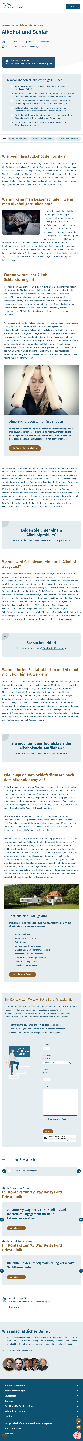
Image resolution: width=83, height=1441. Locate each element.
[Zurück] (4, 1171)
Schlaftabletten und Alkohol (68, 139)
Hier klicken (62, 1139)
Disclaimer (14, 1307)
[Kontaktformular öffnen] (78, 1427)
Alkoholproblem (60, 540)
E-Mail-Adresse (46, 1073)
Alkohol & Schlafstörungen (17, 139)
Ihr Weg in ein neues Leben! (25, 448)
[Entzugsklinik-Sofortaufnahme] (77, 1435)
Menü (72, 7)
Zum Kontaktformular (53, 648)
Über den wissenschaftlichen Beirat (16, 1351)
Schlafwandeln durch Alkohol (42, 139)
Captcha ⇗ (71, 1141)
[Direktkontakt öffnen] (78, 1420)
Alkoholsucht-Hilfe (59, 753)
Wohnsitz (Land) (47, 1057)
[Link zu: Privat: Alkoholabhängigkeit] (41, 1171)
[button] (77, 6)
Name (46, 1045)
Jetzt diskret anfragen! (22, 974)
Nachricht (47, 1086)
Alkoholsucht (39, 816)
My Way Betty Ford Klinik (13, 25)
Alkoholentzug (16, 827)
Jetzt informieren (16, 1228)
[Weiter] (79, 1171)
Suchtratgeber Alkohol (39, 47)
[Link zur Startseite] (13, 6)
